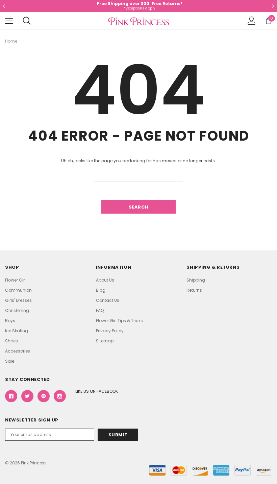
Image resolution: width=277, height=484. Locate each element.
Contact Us (107, 300)
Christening (17, 310)
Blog (100, 290)
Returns (194, 290)
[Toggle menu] (9, 21)
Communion (18, 290)
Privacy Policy (110, 331)
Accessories (17, 351)
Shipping (195, 280)
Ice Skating (16, 331)
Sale (9, 361)
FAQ (100, 310)
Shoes (11, 341)
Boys (10, 320)
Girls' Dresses (18, 300)
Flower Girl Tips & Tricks (119, 320)
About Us (105, 280)
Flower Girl (15, 280)
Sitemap (105, 341)
